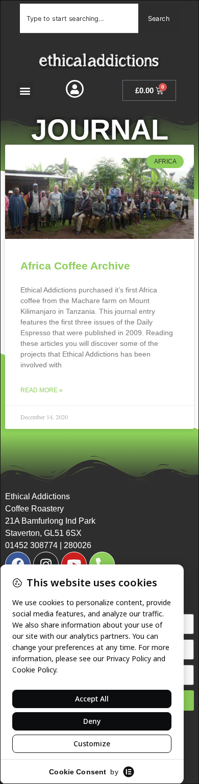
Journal (99, 130)
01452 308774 (31, 545)
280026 (77, 545)
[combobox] (79, 18)
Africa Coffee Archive (75, 266)
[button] (24, 90)
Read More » (41, 390)
